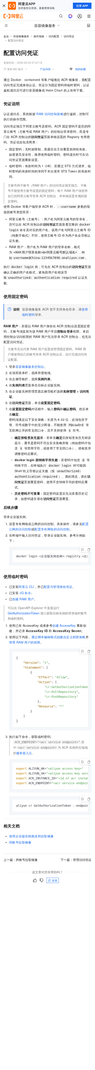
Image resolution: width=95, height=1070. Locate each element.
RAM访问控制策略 (49, 114)
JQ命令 (25, 593)
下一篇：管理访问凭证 (76, 859)
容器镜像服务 (21, 36)
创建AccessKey (64, 625)
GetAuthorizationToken (24, 613)
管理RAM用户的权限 (24, 642)
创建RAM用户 (23, 599)
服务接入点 (24, 753)
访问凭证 (69, 36)
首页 (6, 36)
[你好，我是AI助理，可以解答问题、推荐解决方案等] (70, 16)
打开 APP (82, 6)
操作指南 (39, 36)
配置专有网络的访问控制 (51, 529)
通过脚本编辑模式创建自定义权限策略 (58, 637)
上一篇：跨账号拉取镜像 (21, 859)
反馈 (54, 880)
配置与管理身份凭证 (58, 586)
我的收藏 (80, 69)
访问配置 (54, 36)
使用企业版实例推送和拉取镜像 (31, 836)
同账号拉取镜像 (20, 842)
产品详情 (45, 69)
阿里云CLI (26, 586)
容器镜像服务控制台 (29, 366)
